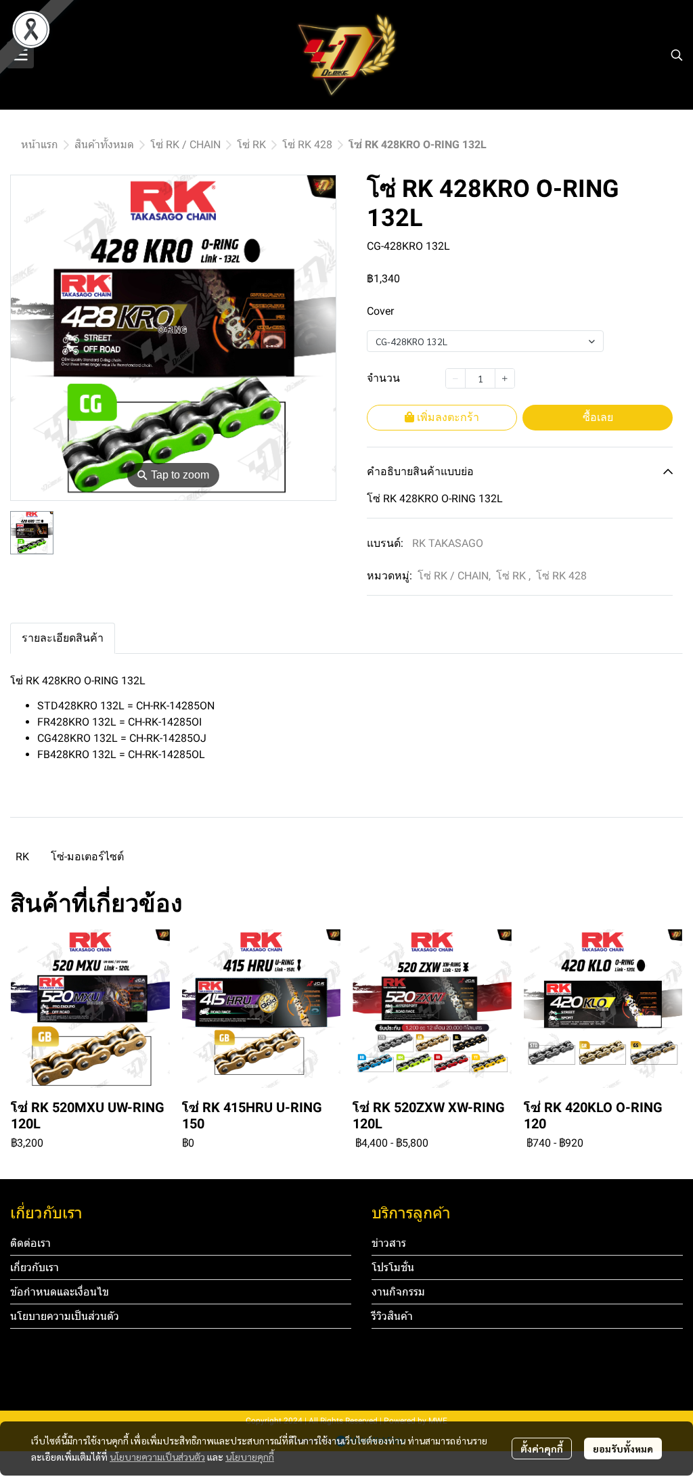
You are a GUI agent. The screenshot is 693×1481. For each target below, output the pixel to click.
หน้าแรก (39, 144)
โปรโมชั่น (393, 1267)
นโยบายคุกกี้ (249, 1457)
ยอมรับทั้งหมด (623, 1448)
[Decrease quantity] (455, 378)
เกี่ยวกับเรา (34, 1267)
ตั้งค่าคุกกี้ (541, 1448)
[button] (676, 54)
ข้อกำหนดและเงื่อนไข (59, 1291)
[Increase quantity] (504, 378)
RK (22, 856)
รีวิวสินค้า (392, 1316)
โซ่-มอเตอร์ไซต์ (87, 856)
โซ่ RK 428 (307, 144)
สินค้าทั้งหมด (104, 144)
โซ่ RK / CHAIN (185, 144)
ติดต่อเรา (30, 1243)
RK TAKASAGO (447, 543)
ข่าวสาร (389, 1243)
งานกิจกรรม (398, 1291)
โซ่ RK (251, 144)
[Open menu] (20, 54)
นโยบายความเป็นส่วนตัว (157, 1457)
